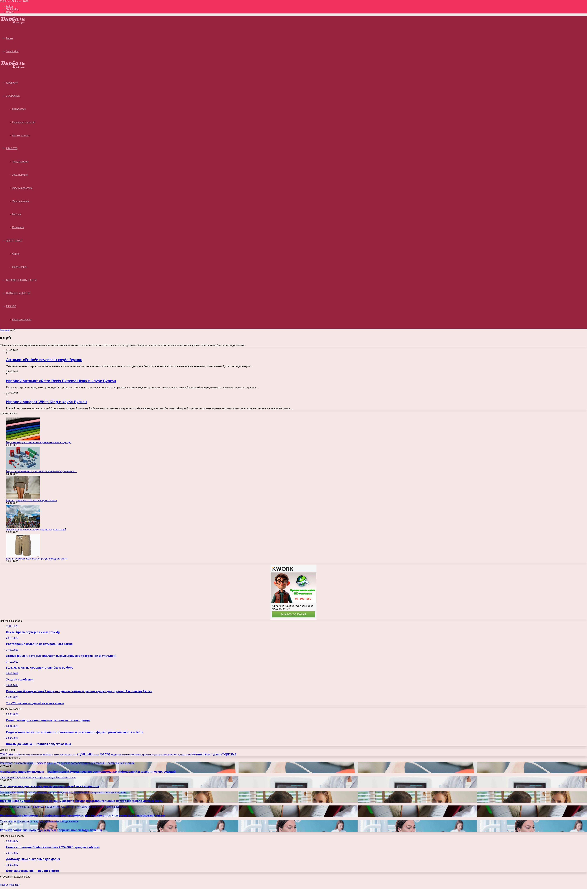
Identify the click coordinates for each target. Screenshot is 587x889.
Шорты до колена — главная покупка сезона (31, 500)
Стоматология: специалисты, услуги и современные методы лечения (51, 830)
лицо (74, 755)
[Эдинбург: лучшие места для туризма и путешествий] (23, 527)
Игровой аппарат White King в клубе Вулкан (46, 402)
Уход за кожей (20, 174)
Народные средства (23, 122)
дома (56, 754)
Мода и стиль (19, 267)
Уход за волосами (22, 188)
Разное (11, 306)
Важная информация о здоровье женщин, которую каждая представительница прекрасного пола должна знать (81, 800)
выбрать (47, 754)
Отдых (15, 253)
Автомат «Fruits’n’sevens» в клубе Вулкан (44, 360)
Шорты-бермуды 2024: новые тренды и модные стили (36, 558)
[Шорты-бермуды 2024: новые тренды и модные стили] (23, 556)
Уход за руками (20, 201)
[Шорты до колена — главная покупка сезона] (23, 497)
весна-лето (25, 755)
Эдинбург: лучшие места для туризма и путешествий (36, 529)
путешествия (200, 754)
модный (125, 755)
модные (116, 754)
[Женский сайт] (15, 22)
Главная (4, 330)
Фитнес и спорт (21, 135)
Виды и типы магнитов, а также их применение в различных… (41, 471)
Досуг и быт (14, 240)
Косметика (18, 227)
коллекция (66, 754)
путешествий (184, 755)
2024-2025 (14, 754)
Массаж (16, 214)
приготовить (158, 755)
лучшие (84, 753)
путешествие (170, 754)
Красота (11, 148)
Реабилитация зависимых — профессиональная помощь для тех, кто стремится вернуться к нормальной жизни (82, 815)
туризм (216, 754)
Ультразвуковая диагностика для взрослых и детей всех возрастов (49, 786)
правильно (147, 754)
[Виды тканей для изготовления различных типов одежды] (23, 439)
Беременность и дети (21, 280)
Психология (19, 109)
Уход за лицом (20, 161)
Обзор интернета (21, 319)
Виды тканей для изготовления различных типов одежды (38, 442)
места (105, 754)
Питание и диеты (18, 293)
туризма (229, 754)
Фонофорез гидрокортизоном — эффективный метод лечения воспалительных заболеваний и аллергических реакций (88, 771)
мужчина (135, 754)
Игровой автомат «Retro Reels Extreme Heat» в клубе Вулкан (61, 381)
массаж (96, 755)
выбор (39, 755)
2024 (3, 754)
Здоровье (13, 96)
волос (33, 755)
